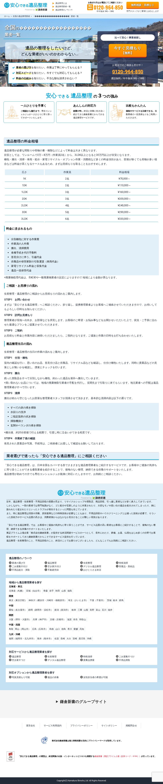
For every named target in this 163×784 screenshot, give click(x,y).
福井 (110, 610)
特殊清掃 (123, 563)
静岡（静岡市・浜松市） (40, 610)
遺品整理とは (61, 3)
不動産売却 (53, 570)
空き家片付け (54, 566)
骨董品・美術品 (127, 566)
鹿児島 (82, 638)
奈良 (75, 619)
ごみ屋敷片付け (20, 566)
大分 (69, 638)
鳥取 (11, 629)
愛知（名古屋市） (18, 610)
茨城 (109, 600)
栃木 (115, 600)
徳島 (63, 629)
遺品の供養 (53, 677)
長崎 (62, 638)
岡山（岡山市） (23, 629)
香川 (69, 629)
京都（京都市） (58, 619)
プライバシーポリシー (81, 725)
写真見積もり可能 (21, 677)
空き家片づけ (18, 660)
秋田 (57, 590)
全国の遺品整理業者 (21, 16)
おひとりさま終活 (92, 570)
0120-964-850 (127, 71)
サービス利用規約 (53, 725)
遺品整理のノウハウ (64, 10)
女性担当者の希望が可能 (95, 677)
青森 (45, 590)
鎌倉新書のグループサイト (83, 702)
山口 (57, 629)
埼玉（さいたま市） (78, 600)
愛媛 (76, 629)
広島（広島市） (40, 629)
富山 (98, 610)
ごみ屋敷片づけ (127, 656)
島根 (51, 629)
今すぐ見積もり (127, 50)
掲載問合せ (131, 725)
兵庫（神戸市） (40, 619)
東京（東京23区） (18, 600)
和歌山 (82, 619)
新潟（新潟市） (62, 610)
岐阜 (74, 610)
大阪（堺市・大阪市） (20, 619)
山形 (63, 590)
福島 (69, 590)
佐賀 (56, 638)
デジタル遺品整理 (92, 566)
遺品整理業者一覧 (63, 6)
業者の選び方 (18, 563)
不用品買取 (124, 660)
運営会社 (30, 725)
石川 (104, 610)
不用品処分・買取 (21, 570)
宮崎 (75, 638)
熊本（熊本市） (45, 638)
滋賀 (69, 619)
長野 (92, 610)
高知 (82, 629)
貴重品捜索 (88, 660)
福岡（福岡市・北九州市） (22, 638)
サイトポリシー (109, 725)
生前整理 (87, 563)
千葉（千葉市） (97, 600)
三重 (80, 610)
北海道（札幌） (17, 590)
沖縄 (89, 638)
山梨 (86, 610)
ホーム (7, 16)
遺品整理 (52, 563)
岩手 (51, 590)
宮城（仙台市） (34, 590)
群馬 (121, 600)
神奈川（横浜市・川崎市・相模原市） (48, 600)
